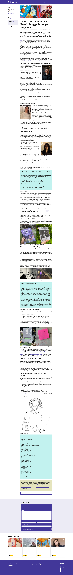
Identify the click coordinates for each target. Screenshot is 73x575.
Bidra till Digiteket (37, 2)
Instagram (63, 567)
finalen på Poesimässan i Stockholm (36, 354)
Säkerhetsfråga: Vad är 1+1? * (26, 524)
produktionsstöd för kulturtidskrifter (42, 487)
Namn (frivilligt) (24, 520)
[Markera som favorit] (20, 539)
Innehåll (30, 2)
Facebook (63, 565)
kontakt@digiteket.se (11, 566)
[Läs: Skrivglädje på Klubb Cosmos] (15, 542)
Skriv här (23, 510)
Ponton (21, 40)
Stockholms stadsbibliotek (45, 485)
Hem (26, 2)
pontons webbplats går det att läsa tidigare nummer (30, 393)
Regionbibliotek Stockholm (26, 487)
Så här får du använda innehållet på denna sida (30, 493)
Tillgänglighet (10, 565)
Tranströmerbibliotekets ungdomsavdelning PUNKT (33, 60)
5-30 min (9, 18)
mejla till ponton (39, 394)
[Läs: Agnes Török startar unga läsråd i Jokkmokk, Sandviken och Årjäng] (58, 542)
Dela (9, 26)
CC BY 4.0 (13, 21)
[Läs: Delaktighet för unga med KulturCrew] (43, 542)
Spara (13, 26)
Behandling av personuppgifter (13, 563)
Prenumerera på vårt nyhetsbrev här (36, 566)
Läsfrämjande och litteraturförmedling (11, 13)
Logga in (63, 2)
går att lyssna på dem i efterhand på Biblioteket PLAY (36, 351)
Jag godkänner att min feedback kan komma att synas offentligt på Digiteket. (28, 529)
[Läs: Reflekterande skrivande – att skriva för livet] (29, 542)
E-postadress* (39, 520)
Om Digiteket (44, 2)
